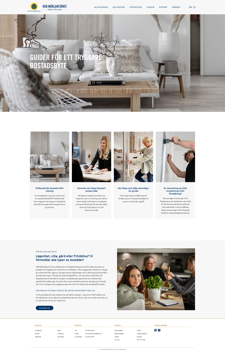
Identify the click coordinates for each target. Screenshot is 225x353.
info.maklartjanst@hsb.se (93, 333)
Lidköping (60, 333)
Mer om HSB (141, 340)
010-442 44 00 (89, 337)
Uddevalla (38, 337)
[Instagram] (156, 331)
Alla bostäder (118, 330)
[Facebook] (159, 331)
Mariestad (60, 337)
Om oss (116, 340)
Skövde (37, 333)
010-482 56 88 (89, 330)
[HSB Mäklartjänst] (57, 7)
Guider (139, 330)
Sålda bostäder (119, 333)
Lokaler (116, 337)
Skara (59, 330)
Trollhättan (38, 330)
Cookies (139, 337)
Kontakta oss (44, 308)
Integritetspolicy (142, 333)
